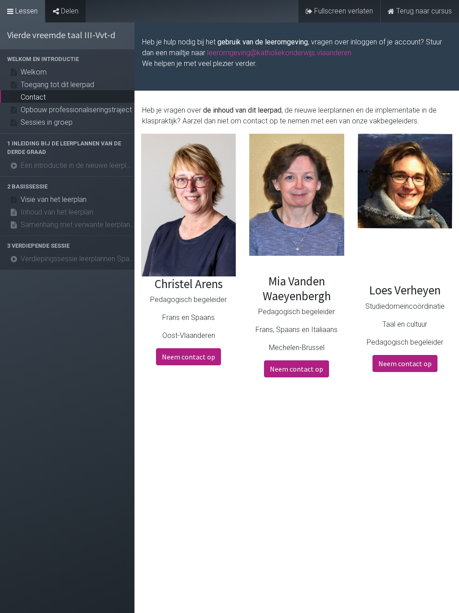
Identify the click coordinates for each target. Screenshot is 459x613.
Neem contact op (188, 356)
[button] (67, 59)
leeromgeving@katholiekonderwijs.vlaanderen (279, 52)
